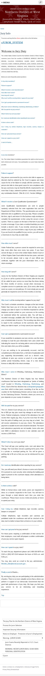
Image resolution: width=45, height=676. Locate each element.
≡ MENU (5, 2)
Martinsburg (36, 384)
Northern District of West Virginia (22, 14)
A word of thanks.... (6, 142)
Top (2, 595)
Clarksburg (26, 384)
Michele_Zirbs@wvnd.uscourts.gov (13, 564)
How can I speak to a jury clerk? (10, 138)
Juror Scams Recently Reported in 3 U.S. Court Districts (21, 643)
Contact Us (11, 667)
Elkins (3, 386)
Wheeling (18, 384)
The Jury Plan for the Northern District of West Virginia (22, 621)
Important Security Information (14, 629)
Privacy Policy (6, 669)
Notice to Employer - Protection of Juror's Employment (22, 634)
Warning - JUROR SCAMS (12, 638)
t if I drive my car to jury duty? (12, 114)
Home (2, 29)
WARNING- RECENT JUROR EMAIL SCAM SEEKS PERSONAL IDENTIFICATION (22, 650)
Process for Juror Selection (12, 625)
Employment (19, 667)
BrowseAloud (15, 669)
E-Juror (5, 655)
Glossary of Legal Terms (32, 667)
